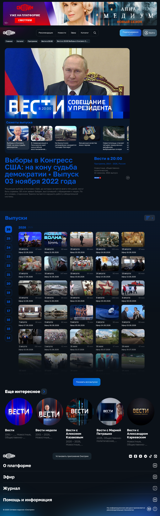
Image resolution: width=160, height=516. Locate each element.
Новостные (99, 168)
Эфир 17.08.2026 (26, 277)
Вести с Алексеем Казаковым (74, 433)
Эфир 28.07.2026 (26, 374)
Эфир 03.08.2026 (128, 325)
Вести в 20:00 (47, 41)
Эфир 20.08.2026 (77, 252)
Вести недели (46, 430)
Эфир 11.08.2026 (51, 301)
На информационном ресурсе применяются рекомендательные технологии (126, 509)
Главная (9, 41)
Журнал (11, 488)
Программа (32, 41)
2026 (30, 227)
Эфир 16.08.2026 (51, 277)
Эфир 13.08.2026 (128, 277)
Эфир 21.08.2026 (51, 252)
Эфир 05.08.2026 (77, 325)
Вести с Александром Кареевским (137, 433)
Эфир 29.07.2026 (128, 349)
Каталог (20, 41)
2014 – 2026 (111, 163)
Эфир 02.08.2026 (26, 349)
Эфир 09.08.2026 (103, 301)
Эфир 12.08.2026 (26, 301)
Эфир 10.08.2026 (77, 301)
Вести (9, 430)
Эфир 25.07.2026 (103, 374)
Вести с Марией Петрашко (109, 431)
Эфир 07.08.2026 (26, 325)
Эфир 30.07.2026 (103, 349)
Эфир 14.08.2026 (103, 277)
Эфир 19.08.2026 (103, 252)
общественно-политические (107, 169)
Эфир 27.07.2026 (51, 374)
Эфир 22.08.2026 (26, 252)
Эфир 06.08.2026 (51, 325)
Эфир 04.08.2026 (103, 325)
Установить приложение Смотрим (72, 456)
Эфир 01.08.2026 (51, 349)
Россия (122, 163)
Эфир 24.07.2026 (128, 374)
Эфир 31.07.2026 (77, 349)
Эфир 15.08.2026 (77, 277)
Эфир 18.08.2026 (128, 252)
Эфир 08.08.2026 (128, 301)
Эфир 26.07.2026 (77, 374)
